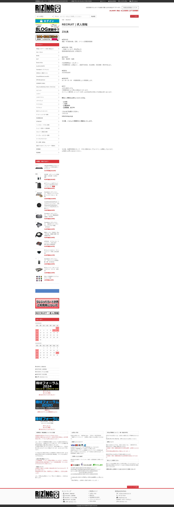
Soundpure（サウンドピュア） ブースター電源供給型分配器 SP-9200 (51, 215)
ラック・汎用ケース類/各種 (43, 128)
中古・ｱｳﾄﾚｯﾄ (39, 52)
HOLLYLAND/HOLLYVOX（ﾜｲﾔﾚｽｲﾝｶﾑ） (46, 87)
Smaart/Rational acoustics (42, 76)
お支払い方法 (93, 493)
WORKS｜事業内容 (41, 366)
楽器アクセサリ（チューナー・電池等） (46, 145)
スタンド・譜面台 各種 (41, 131)
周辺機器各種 (39, 118)
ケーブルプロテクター (41, 138)
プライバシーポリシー (95, 499)
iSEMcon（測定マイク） (42, 73)
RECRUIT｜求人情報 (41, 374)
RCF (37, 59)
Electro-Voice (39, 62)
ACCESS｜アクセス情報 (42, 371)
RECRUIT (68, 20)
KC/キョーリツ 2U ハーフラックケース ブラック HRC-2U (51, 269)
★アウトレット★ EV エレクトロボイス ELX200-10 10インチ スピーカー (51, 185)
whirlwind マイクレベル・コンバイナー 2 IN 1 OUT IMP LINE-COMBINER (51, 243)
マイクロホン (39, 104)
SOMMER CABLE (40, 83)
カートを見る (134, 16)
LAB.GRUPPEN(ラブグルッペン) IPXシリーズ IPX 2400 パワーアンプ (51, 167)
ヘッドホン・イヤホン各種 (42, 125)
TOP (63, 20)
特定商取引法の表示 (95, 497)
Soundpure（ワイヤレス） (42, 69)
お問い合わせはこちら (42, 377)
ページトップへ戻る (133, 486)
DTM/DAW (38, 121)
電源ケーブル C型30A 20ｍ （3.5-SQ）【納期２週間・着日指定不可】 (52, 234)
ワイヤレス (39, 107)
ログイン (103, 1)
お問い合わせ (134, 1)
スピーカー (39, 90)
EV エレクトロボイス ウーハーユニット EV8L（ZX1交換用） (51, 251)
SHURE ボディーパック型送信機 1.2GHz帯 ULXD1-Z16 (51, 176)
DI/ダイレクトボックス (41, 111)
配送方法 (92, 495)
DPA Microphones (40, 80)
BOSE (37, 55)
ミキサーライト (40, 97)
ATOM (94, 501)
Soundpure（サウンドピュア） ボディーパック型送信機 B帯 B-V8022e (51, 260)
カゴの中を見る (123, 1)
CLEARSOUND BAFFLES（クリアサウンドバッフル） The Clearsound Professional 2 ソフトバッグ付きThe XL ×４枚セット (51, 205)
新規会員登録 (112, 1)
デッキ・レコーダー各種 (42, 114)
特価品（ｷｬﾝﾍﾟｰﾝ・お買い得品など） (45, 48)
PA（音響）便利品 (40, 142)
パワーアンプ (39, 100)
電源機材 (38, 152)
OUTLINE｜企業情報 (41, 369)
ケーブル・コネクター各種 (42, 135)
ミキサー (38, 93)
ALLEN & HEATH (40, 66)
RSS (91, 501)
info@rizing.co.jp (67, 116)
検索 (94, 16)
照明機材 (38, 149)
